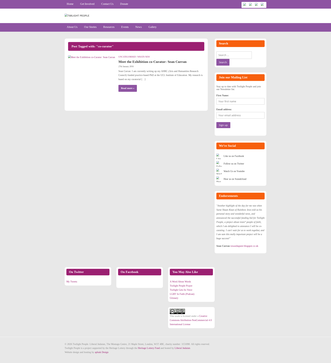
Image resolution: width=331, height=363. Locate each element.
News (138, 26)
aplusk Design (101, 352)
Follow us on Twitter (234, 163)
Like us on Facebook (234, 156)
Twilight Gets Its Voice (181, 290)
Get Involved (87, 3)
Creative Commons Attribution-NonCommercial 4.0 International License (191, 320)
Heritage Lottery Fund (149, 348)
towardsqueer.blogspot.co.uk (244, 246)
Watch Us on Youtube (234, 171)
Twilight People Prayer (181, 285)
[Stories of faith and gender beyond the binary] (77, 15)
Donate (124, 3)
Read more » (127, 88)
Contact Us (107, 3)
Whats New (143, 57)
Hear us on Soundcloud (235, 179)
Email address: (224, 109)
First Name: (222, 95)
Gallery (152, 26)
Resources (108, 26)
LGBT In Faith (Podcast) (182, 294)
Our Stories (90, 26)
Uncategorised (127, 57)
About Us (72, 26)
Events (125, 26)
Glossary (174, 298)
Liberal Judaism (182, 348)
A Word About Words (180, 281)
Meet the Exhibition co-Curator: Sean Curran (152, 62)
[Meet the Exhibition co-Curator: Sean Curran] (91, 57)
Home (70, 3)
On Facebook (129, 272)
